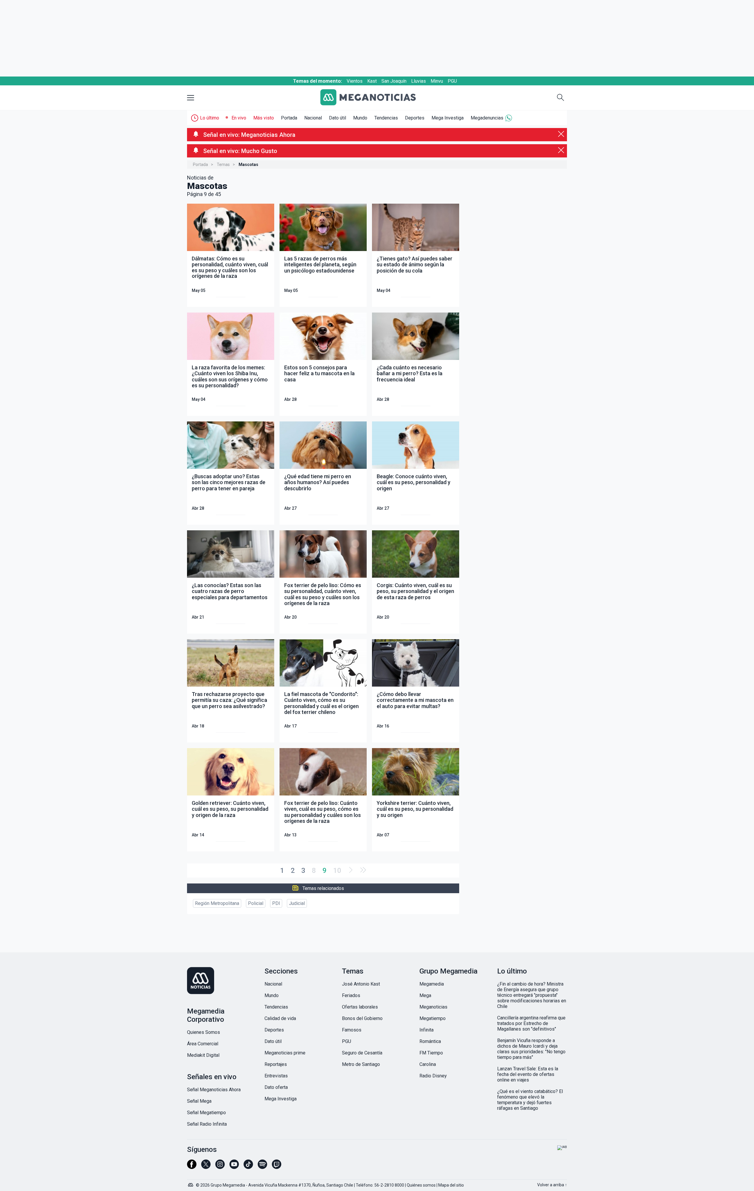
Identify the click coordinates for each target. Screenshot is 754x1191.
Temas (223, 164)
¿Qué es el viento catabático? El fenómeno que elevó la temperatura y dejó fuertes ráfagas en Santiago (530, 1100)
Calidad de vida (280, 1018)
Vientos (355, 81)
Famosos (351, 1030)
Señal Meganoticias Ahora (214, 1089)
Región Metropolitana (217, 903)
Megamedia (431, 984)
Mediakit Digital (203, 1055)
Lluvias (418, 81)
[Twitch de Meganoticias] (276, 1166)
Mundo (360, 118)
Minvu (437, 81)
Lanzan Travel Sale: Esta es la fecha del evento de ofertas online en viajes (527, 1074)
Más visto (263, 118)
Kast (372, 81)
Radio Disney (433, 1076)
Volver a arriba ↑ (552, 1184)
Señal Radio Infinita (207, 1124)
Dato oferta (276, 1087)
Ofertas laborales (360, 1007)
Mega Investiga (447, 118)
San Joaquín (393, 81)
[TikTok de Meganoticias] (248, 1166)
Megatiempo (432, 1018)
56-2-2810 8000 (389, 1185)
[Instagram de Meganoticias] (220, 1166)
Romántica (430, 1041)
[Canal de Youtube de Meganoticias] (234, 1166)
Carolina (427, 1064)
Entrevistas (276, 1076)
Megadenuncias (487, 118)
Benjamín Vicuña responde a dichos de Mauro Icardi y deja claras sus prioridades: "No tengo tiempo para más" (531, 1049)
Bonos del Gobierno (362, 1018)
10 (337, 870)
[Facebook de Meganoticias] (191, 1166)
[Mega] (191, 1183)
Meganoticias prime (284, 1053)
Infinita (426, 1030)
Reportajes (275, 1064)
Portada (289, 118)
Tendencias (386, 118)
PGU (452, 81)
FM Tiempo (431, 1053)
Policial (255, 903)
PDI (276, 903)
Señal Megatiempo (206, 1112)
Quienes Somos (203, 1032)
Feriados (351, 995)
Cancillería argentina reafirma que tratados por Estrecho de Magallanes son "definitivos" (531, 1023)
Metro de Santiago (361, 1064)
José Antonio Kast (361, 984)
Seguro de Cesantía (362, 1053)
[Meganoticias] (372, 98)
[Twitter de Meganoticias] (206, 1166)
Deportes (414, 118)
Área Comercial (202, 1044)
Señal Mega (199, 1101)
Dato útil (337, 118)
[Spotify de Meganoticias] (262, 1166)
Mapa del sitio (451, 1185)
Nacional (313, 118)
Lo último (209, 118)
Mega (425, 995)
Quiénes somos (421, 1185)
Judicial (297, 903)
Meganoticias (433, 1007)
